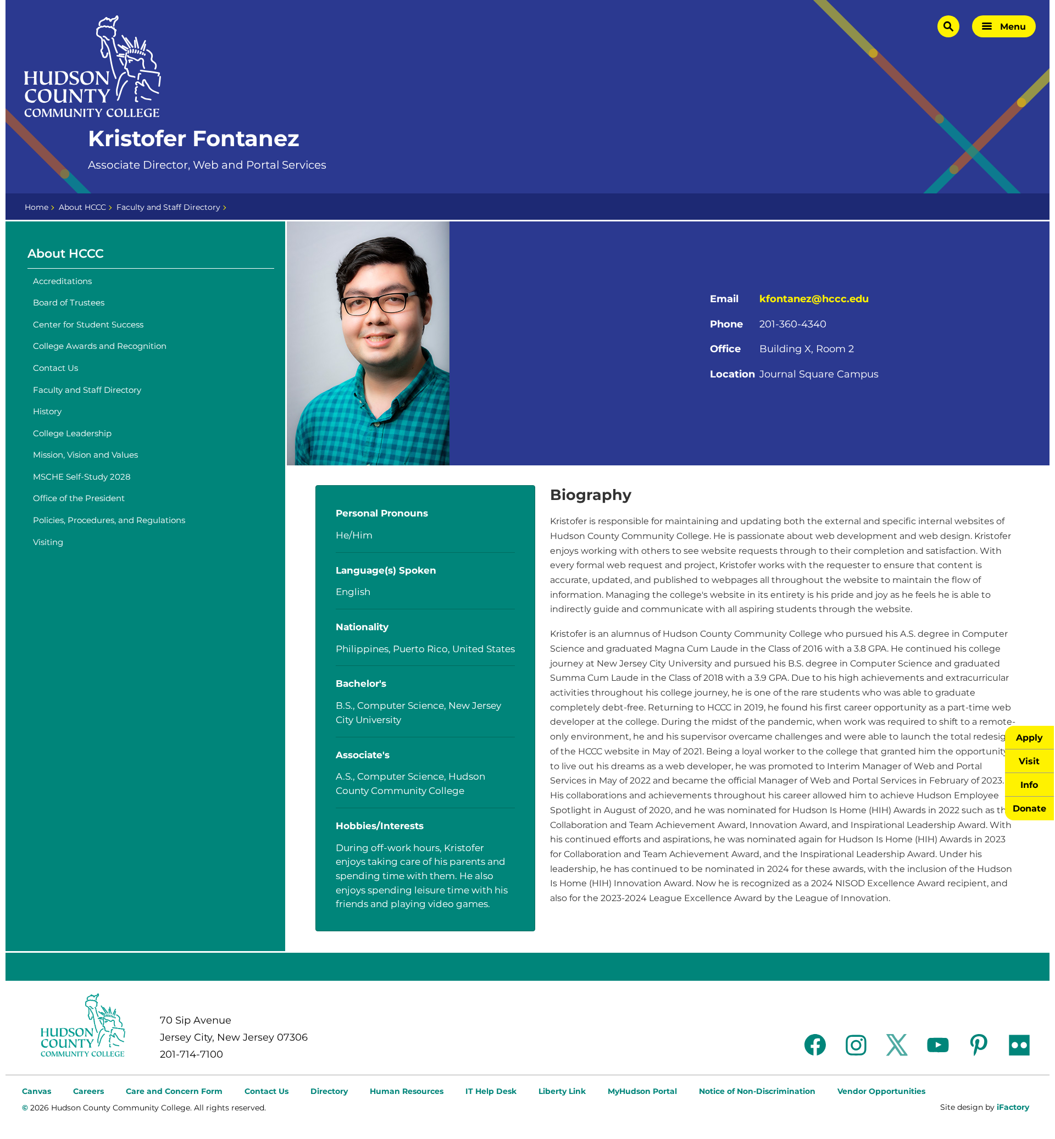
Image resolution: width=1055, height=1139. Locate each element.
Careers (88, 1091)
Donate (1029, 808)
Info (1029, 784)
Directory (329, 1091)
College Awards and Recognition (99, 346)
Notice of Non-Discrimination (757, 1091)
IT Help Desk (491, 1091)
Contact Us (55, 368)
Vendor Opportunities (881, 1091)
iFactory (1013, 1107)
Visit (1029, 760)
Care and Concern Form (174, 1091)
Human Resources (406, 1091)
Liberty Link (562, 1091)
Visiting (48, 542)
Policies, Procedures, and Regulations (109, 520)
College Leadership (72, 433)
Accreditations (62, 281)
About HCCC (82, 207)
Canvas (36, 1091)
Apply (1029, 737)
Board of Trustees (68, 302)
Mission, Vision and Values (85, 454)
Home (36, 207)
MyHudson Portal (642, 1091)
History (47, 411)
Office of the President (79, 498)
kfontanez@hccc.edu (814, 299)
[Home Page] (93, 66)
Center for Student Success (88, 324)
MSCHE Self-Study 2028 (82, 476)
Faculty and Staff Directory (168, 207)
